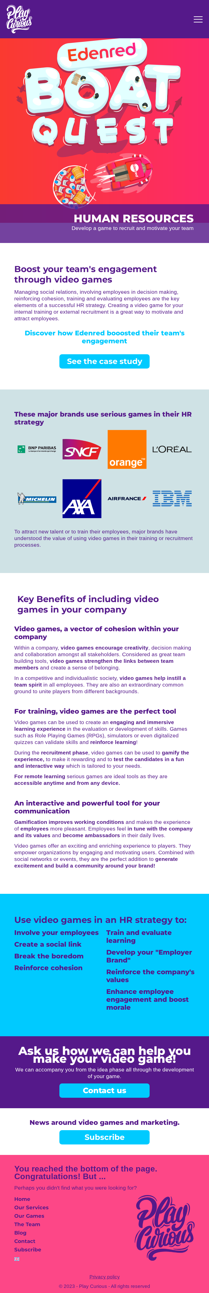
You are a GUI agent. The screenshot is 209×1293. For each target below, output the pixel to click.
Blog (20, 1233)
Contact (24, 1241)
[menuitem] (44, 1259)
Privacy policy (104, 1276)
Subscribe (27, 1250)
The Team (27, 1224)
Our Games (29, 1216)
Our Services (31, 1207)
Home (22, 1199)
